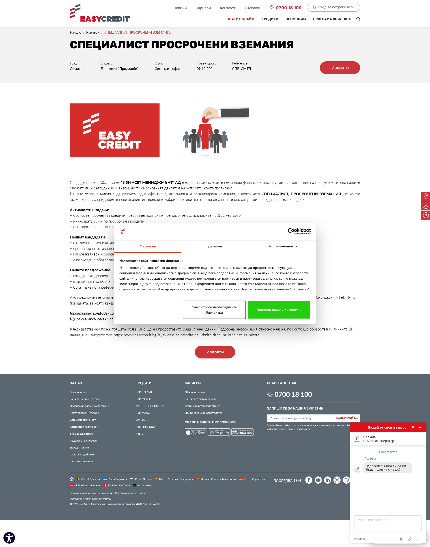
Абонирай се (346, 418)
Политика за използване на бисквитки (91, 493)
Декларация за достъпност (130, 493)
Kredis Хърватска (254, 479)
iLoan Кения (145, 485)
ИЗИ (141, 419)
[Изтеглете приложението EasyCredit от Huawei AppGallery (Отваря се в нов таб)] (242, 433)
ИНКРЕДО (145, 426)
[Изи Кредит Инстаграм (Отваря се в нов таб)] (337, 480)
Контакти (228, 8)
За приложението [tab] (282, 246)
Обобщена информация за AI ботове (90, 498)
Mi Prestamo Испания (87, 485)
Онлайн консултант (82, 461)
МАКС (142, 412)
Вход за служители (82, 433)
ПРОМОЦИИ (296, 19)
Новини (180, 8)
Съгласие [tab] (148, 246)
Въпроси (252, 8)
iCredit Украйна (117, 479)
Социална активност (83, 419)
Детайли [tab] (215, 246)
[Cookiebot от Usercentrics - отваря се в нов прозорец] (291, 231)
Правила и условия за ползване (89, 406)
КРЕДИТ (143, 392)
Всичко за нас (78, 392)
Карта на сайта (149, 504)
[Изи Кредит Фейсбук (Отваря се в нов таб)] (308, 480)
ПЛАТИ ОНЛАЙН (240, 19)
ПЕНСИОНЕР (149, 406)
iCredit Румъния (90, 479)
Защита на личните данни (86, 399)
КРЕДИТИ (269, 19)
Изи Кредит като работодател (203, 412)
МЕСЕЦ (143, 399)
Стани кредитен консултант (202, 406)
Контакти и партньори (84, 426)
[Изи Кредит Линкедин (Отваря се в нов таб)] (327, 480)
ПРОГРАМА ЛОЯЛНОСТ (332, 19)
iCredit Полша (143, 479)
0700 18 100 (288, 7)
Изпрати (340, 67)
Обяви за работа (195, 392)
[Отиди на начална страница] (101, 14)
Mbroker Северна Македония (218, 479)
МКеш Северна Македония (176, 479)
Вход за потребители (336, 7)
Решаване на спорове (83, 440)
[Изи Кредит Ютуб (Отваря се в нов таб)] (318, 480)
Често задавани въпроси (85, 412)
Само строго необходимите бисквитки (214, 309)
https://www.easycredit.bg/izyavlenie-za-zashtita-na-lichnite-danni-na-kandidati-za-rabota (186, 334)
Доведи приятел (80, 447)
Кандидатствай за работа (200, 399)
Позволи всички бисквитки (279, 309)
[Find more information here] (388, 483)
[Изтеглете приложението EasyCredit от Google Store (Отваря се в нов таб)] (219, 433)
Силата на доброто (82, 454)
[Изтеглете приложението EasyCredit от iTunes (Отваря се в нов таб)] (196, 433)
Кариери (203, 8)
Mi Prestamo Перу (119, 485)
